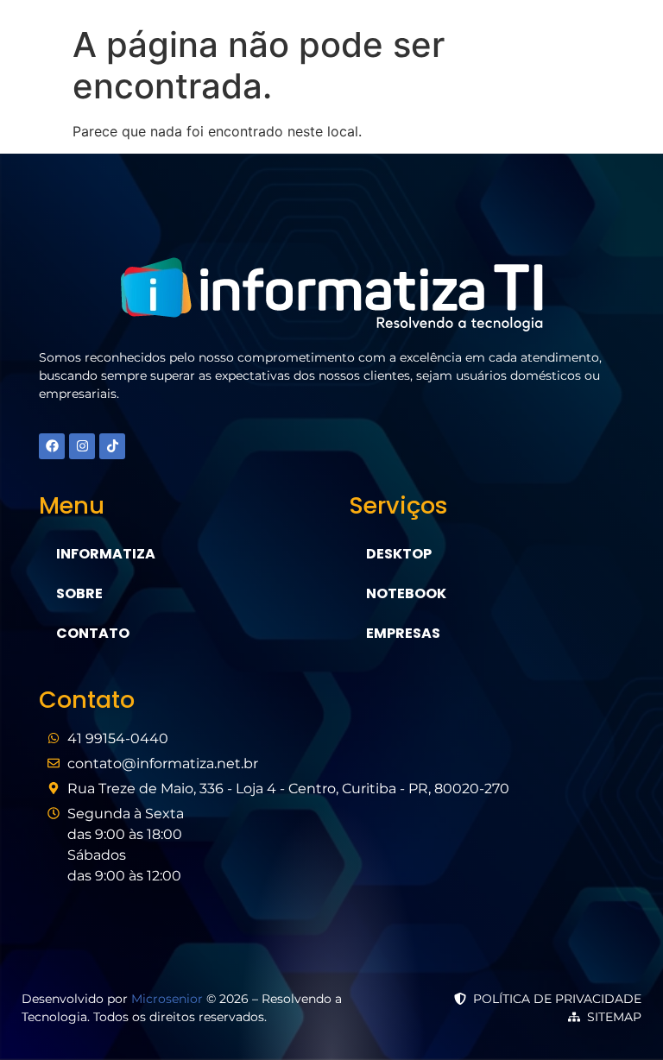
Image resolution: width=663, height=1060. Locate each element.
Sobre (79, 593)
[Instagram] (82, 446)
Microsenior (167, 998)
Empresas (403, 633)
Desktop (399, 554)
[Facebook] (52, 446)
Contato (92, 633)
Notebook (406, 593)
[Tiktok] (112, 446)
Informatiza (105, 554)
